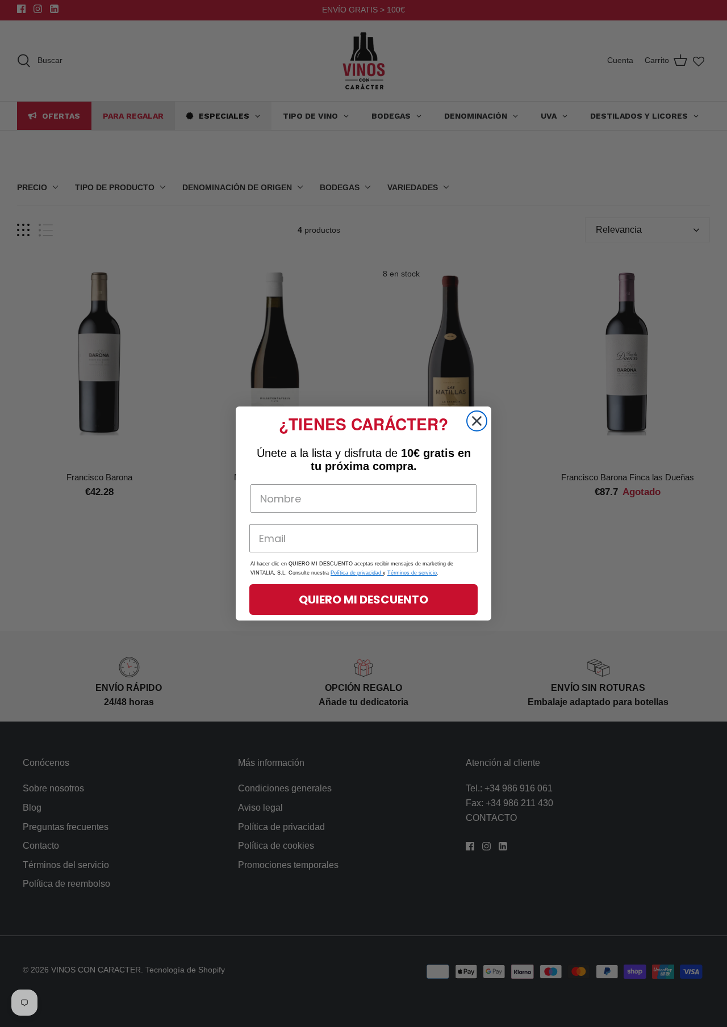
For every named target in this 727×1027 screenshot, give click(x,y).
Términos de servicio (412, 573)
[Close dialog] (477, 421)
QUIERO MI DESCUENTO (363, 599)
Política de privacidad (357, 573)
